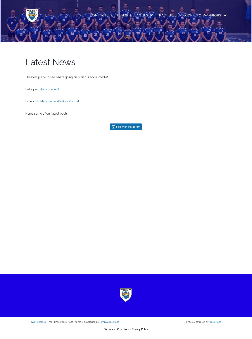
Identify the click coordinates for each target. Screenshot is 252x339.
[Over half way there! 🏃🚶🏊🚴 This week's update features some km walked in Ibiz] (193, 166)
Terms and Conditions (117, 329)
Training (165, 15)
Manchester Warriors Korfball (60, 101)
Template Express (109, 322)
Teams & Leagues (132, 15)
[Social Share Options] (29, 197)
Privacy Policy (140, 329)
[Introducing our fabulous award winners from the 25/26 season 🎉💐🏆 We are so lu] (126, 233)
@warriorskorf (49, 89)
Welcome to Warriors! (199, 15)
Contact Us (101, 15)
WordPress (215, 322)
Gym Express (38, 322)
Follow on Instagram (128, 126)
